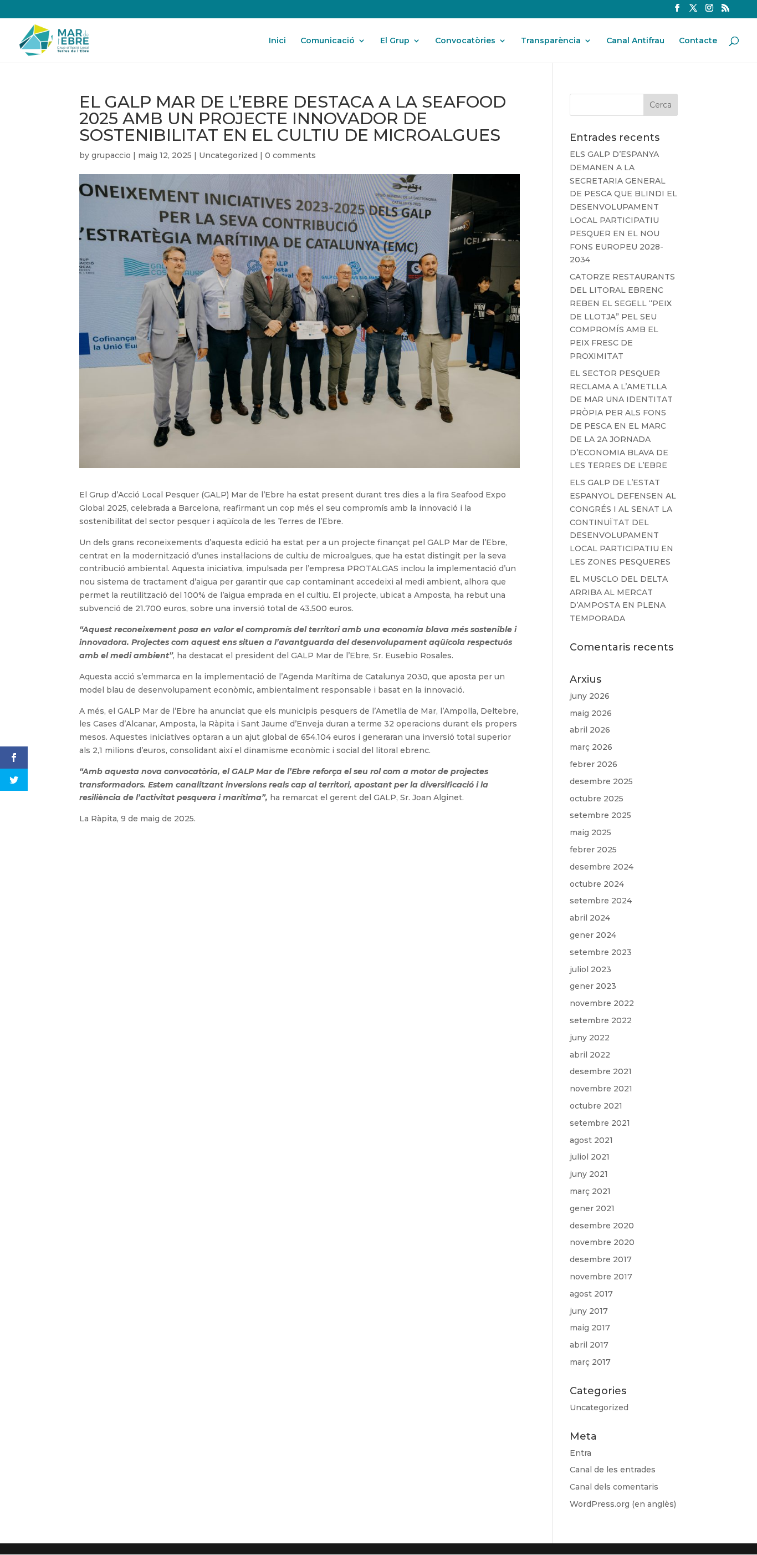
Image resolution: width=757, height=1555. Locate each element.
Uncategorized (228, 155)
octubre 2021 (596, 1106)
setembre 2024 (601, 901)
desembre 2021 (601, 1071)
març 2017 (590, 1362)
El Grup (395, 41)
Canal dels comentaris (614, 1487)
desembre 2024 (601, 867)
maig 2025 (590, 832)
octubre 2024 (597, 884)
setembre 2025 (600, 815)
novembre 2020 (602, 1242)
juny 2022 (590, 1038)
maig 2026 (591, 713)
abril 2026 (590, 730)
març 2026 (591, 747)
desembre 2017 (601, 1259)
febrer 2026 (593, 764)
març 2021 (590, 1191)
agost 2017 (591, 1294)
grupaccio (111, 155)
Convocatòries (465, 41)
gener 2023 (593, 986)
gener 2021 (592, 1208)
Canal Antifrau (635, 41)
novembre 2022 (602, 1003)
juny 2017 (589, 1311)
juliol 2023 (590, 969)
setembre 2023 (601, 952)
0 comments (290, 155)
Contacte (698, 41)
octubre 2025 (596, 799)
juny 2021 (589, 1174)
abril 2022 (590, 1055)
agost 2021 (591, 1140)
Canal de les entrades (613, 1470)
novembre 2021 (601, 1089)
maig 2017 (590, 1328)
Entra (580, 1453)
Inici (277, 41)
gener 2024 (593, 935)
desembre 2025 (601, 781)
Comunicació (327, 41)
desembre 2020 (602, 1226)
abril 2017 (589, 1345)
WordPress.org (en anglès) (623, 1504)
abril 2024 (590, 918)
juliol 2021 (590, 1157)
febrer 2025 (593, 850)
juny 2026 (590, 696)
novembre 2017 (601, 1277)
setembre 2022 (601, 1020)
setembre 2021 (600, 1123)
